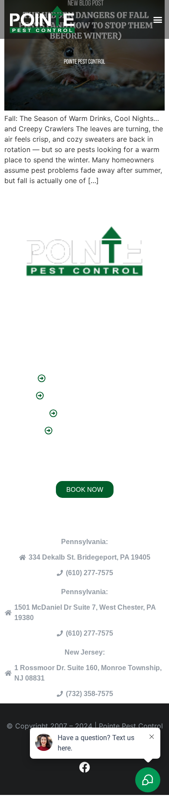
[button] (157, 20)
